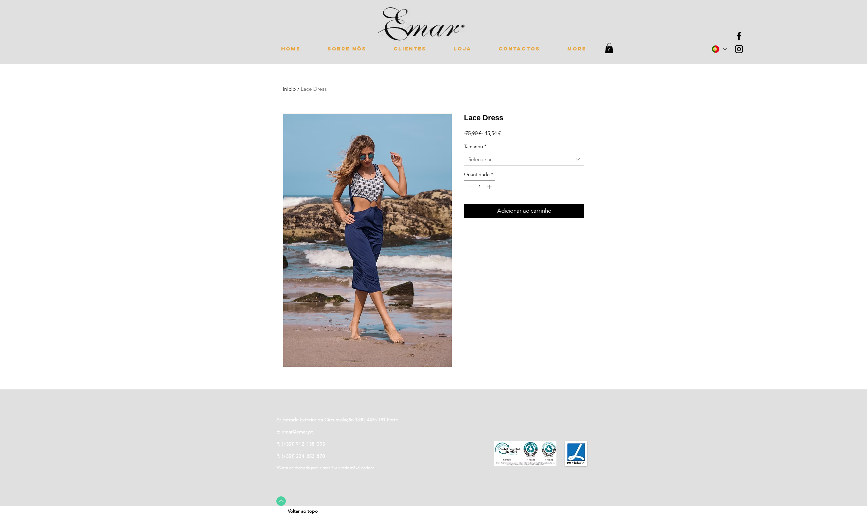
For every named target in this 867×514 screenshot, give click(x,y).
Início (289, 89)
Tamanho (475, 146)
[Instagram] (739, 49)
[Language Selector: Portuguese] (719, 49)
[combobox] (524, 159)
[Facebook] (739, 35)
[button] (609, 48)
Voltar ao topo (303, 511)
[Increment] (490, 187)
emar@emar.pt (297, 432)
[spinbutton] (479, 187)
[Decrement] (469, 187)
